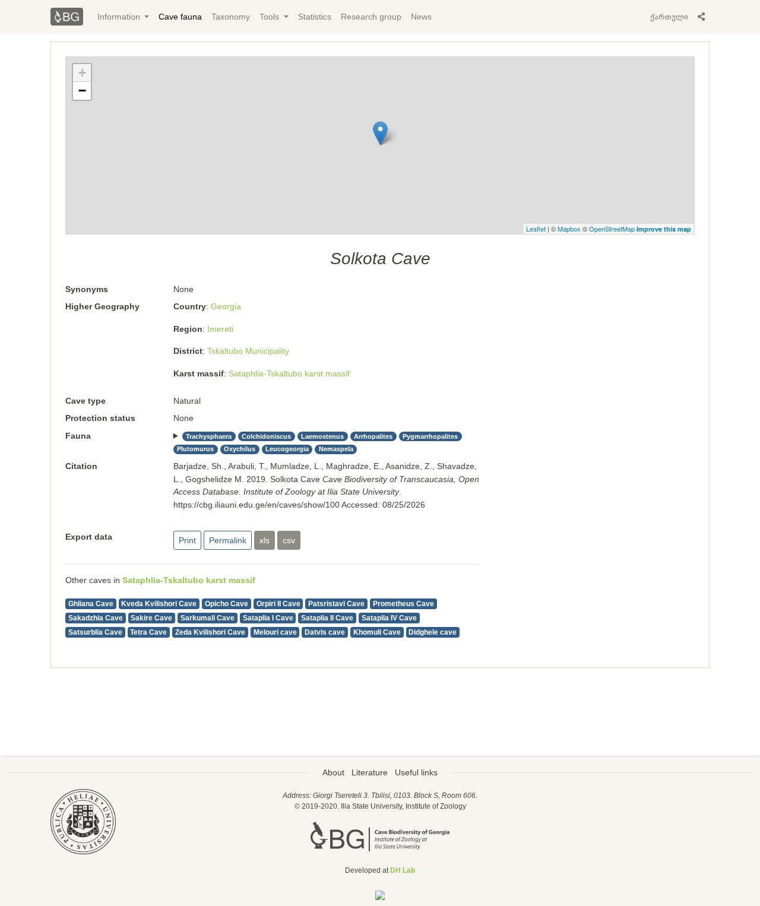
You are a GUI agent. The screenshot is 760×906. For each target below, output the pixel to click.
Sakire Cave (151, 618)
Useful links (416, 772)
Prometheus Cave (403, 604)
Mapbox (569, 228)
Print (187, 540)
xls (264, 540)
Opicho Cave (226, 604)
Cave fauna (180, 16)
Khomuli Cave (377, 632)
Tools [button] (270, 16)
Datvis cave (325, 632)
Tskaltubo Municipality (248, 351)
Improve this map (663, 228)
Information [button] (119, 16)
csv (289, 540)
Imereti (220, 329)
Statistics (314, 16)
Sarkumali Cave (207, 618)
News (421, 16)
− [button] (82, 90)
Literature (370, 772)
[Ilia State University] (83, 821)
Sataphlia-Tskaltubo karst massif (289, 373)
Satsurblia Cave (95, 632)
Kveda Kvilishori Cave (159, 604)
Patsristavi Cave (336, 604)
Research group (371, 16)
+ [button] (82, 72)
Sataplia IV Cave (389, 618)
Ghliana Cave (90, 604)
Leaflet (536, 228)
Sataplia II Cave (327, 618)
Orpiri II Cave (278, 604)
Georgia (226, 306)
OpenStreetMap (612, 228)
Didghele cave (432, 632)
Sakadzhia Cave (95, 618)
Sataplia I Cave (268, 618)
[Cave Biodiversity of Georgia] (380, 835)
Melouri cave (275, 632)
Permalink (227, 540)
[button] (701, 16)
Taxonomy (230, 16)
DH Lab (402, 870)
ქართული (669, 16)
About (333, 772)
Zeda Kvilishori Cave (210, 632)
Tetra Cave (148, 632)
